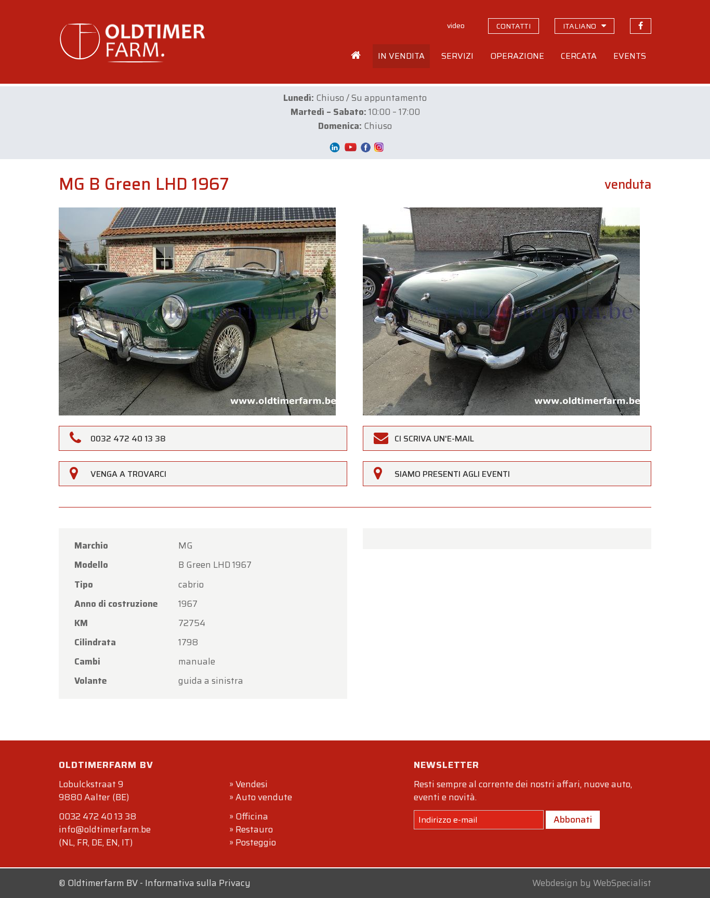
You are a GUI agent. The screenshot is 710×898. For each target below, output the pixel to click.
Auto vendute (263, 797)
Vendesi (251, 784)
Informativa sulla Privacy (198, 883)
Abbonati (573, 819)
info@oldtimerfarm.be (105, 829)
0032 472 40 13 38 (97, 816)
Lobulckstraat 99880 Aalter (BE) (94, 790)
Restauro (254, 829)
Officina (251, 816)
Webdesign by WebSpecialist (591, 883)
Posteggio (255, 842)
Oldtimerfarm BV (103, 883)
